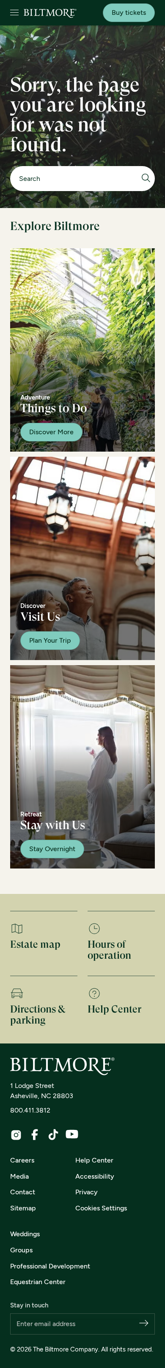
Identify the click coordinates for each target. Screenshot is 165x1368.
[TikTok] (53, 1134)
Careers (22, 1160)
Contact (22, 1192)
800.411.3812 (30, 1110)
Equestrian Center (38, 1282)
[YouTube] (72, 1134)
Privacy (86, 1192)
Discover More (51, 432)
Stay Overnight (52, 849)
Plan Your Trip (50, 640)
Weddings (25, 1234)
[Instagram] (16, 1135)
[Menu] (14, 13)
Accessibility (94, 1176)
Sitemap (23, 1208)
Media (19, 1176)
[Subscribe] (143, 1324)
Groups (21, 1250)
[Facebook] (34, 1134)
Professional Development (50, 1266)
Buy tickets (129, 12)
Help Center (94, 1160)
